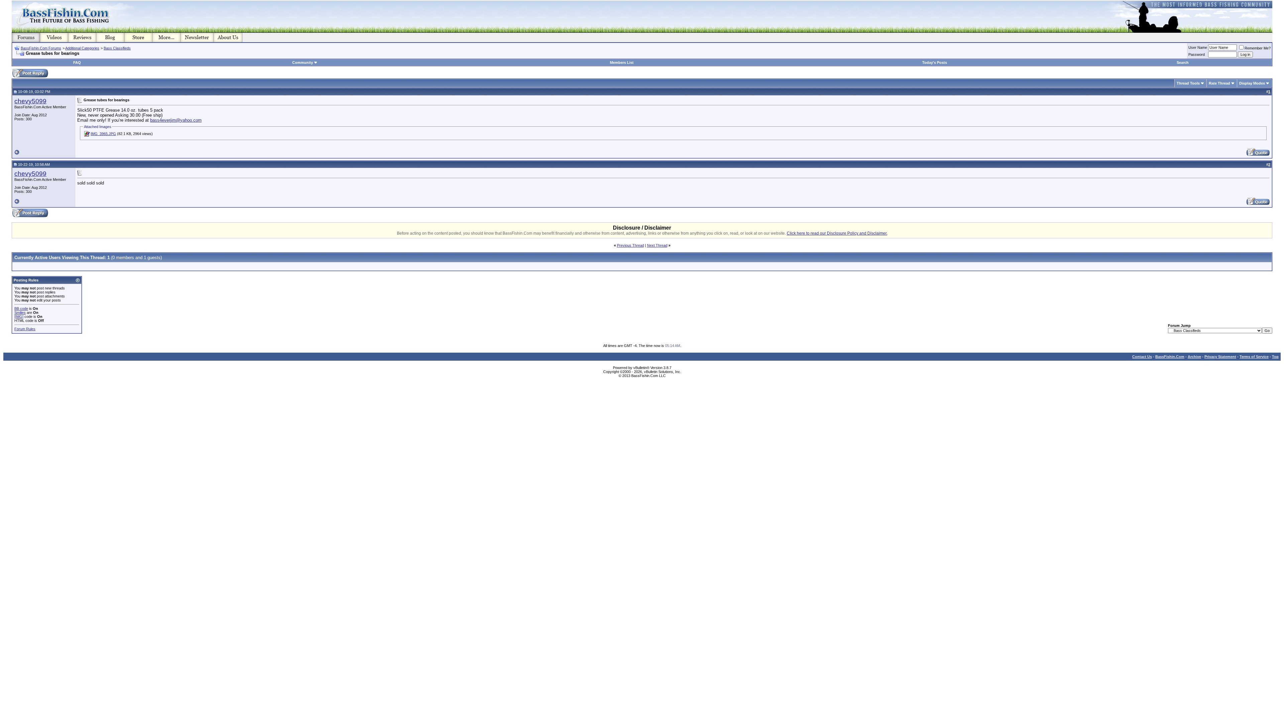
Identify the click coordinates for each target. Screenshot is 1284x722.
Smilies (20, 313)
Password (1196, 54)
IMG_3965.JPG (103, 134)
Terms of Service (1254, 357)
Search (1183, 63)
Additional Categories (82, 48)
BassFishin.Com (1169, 357)
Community (302, 63)
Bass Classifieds (117, 48)
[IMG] (18, 317)
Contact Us (1142, 357)
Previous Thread (630, 245)
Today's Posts (934, 63)
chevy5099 (30, 101)
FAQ (77, 63)
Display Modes (1252, 83)
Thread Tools (1188, 83)
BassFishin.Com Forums (41, 48)
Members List (622, 63)
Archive (1194, 357)
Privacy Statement (1220, 357)
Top (1275, 357)
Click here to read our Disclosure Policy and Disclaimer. (837, 233)
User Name (1197, 47)
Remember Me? (1258, 48)
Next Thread (657, 245)
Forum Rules (24, 329)
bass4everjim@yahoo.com (176, 120)
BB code (21, 309)
